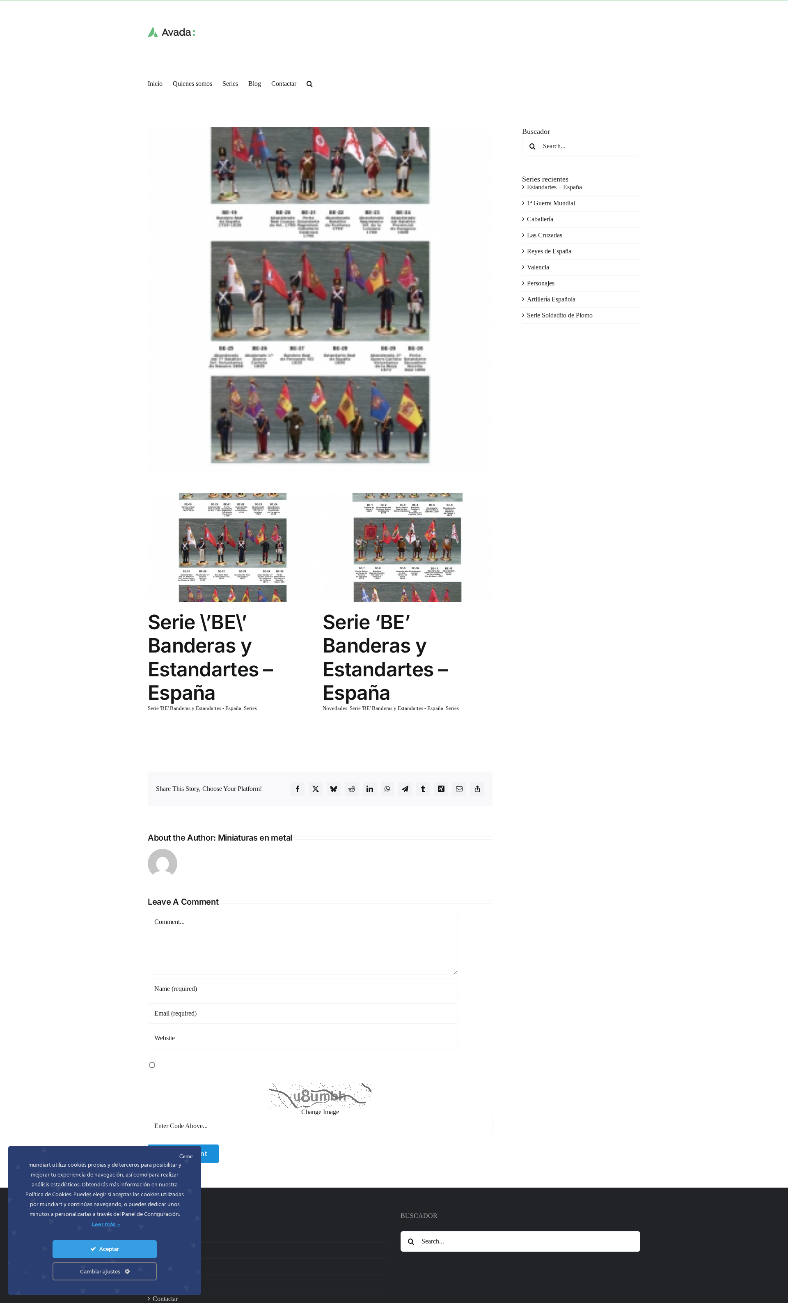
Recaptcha (161, 1078)
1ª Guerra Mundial (551, 203)
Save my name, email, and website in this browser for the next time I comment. (258, 1064)
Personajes (540, 283)
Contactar (165, 1298)
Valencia (538, 267)
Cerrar (186, 1156)
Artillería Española (551, 299)
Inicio (160, 1234)
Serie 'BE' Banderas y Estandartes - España (194, 708)
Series (250, 708)
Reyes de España (549, 251)
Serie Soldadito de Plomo (560, 315)
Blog (159, 1282)
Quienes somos (172, 1250)
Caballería (540, 219)
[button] (310, 83)
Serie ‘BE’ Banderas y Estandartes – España (385, 657)
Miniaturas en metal (255, 838)
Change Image (320, 1111)
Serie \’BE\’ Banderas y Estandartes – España (210, 657)
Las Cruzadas (544, 235)
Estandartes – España (554, 187)
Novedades (335, 708)
